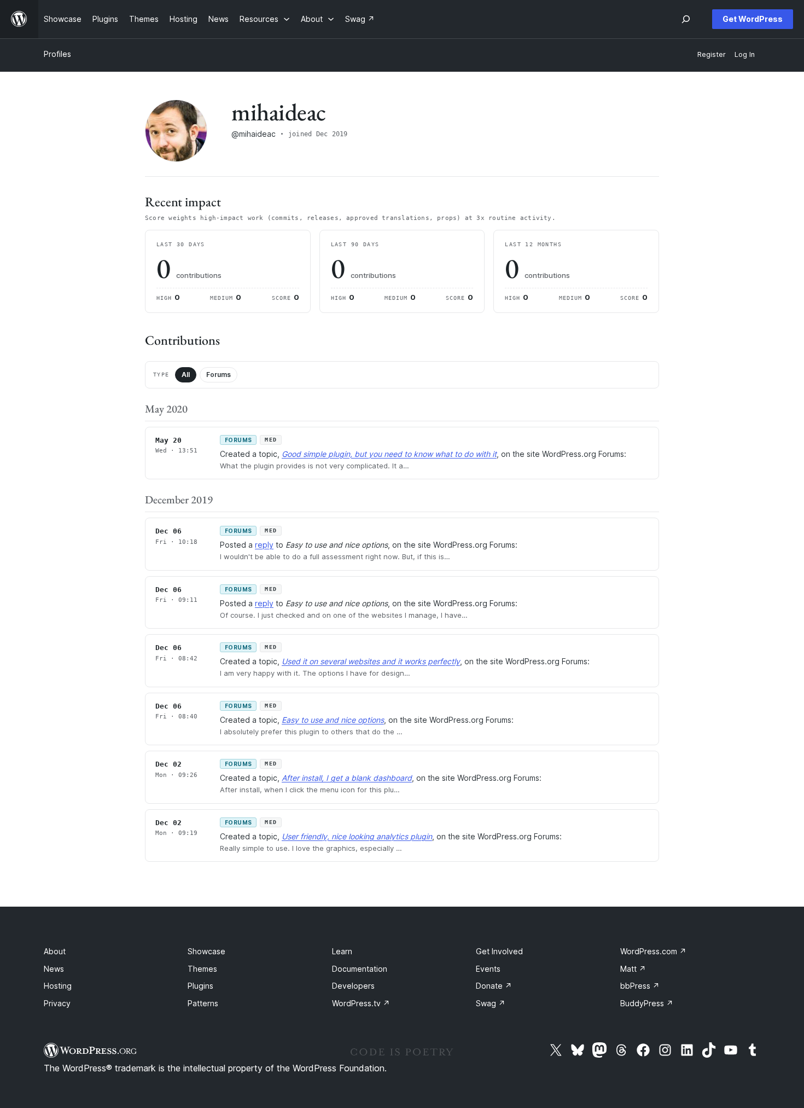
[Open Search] (686, 19)
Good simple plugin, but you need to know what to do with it (389, 454)
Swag (490, 1003)
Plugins (200, 985)
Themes (202, 968)
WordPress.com (653, 951)
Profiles (57, 54)
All (186, 374)
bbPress (640, 985)
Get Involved (499, 951)
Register (711, 54)
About (55, 951)
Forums (218, 374)
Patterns (203, 1003)
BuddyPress (646, 1003)
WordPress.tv (361, 1003)
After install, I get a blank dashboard (347, 777)
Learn (342, 951)
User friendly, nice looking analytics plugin (357, 836)
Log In (745, 54)
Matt (633, 968)
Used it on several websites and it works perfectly (371, 661)
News (54, 968)
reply (264, 544)
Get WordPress (753, 19)
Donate (494, 985)
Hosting (58, 985)
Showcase (206, 951)
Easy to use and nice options (333, 719)
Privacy (57, 1003)
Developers (353, 985)
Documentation (359, 968)
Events (488, 968)
